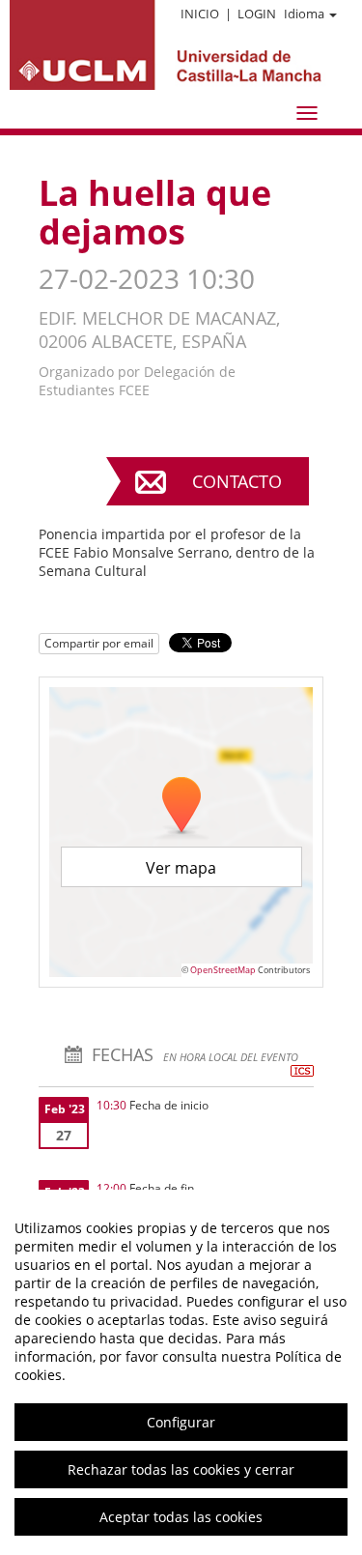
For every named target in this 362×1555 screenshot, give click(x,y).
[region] (181, 1372)
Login (256, 13)
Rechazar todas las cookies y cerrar (181, 1469)
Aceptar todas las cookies (181, 1517)
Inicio (200, 13)
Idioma (304, 13)
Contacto (237, 481)
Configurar (181, 1422)
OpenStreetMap (223, 970)
